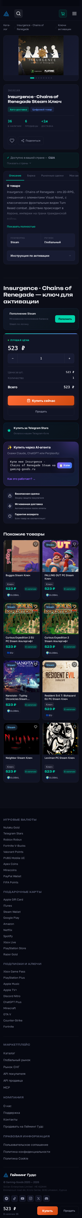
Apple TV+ (10, 990)
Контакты (10, 1119)
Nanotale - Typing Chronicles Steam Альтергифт (16, 699)
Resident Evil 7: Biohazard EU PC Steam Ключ (60, 697)
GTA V (7, 1014)
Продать (41, 411)
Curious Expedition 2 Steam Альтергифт (57, 639)
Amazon (8, 923)
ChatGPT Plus (12, 1002)
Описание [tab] (15, 175)
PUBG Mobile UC (14, 858)
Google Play (11, 917)
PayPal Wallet (12, 876)
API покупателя (14, 1073)
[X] (38, 1198)
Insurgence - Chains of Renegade (30, 27)
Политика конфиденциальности (26, 1151)
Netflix (7, 930)
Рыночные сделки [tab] (52, 175)
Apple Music (11, 983)
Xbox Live (9, 942)
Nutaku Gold (11, 827)
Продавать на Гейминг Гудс (23, 1126)
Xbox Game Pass (14, 971)
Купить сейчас (43, 400)
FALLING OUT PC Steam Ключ (59, 577)
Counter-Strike (12, 1020)
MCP (6, 1087)
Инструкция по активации (30, 255)
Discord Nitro (11, 996)
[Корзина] (63, 14)
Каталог (6, 27)
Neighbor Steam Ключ (19, 757)
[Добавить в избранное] (12, 140)
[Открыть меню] (74, 13)
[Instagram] (30, 1198)
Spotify (8, 936)
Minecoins (10, 870)
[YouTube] (22, 1198)
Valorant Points (13, 851)
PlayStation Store (14, 948)
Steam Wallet (12, 911)
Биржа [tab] (31, 175)
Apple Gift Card (13, 899)
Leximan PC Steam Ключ (60, 757)
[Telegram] (6, 1198)
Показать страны (17, 163)
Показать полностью (21, 226)
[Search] (18, 13)
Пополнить (65, 318)
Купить (47, 1210)
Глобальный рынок (16, 1060)
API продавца (13, 1080)
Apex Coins (10, 864)
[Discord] (46, 1198)
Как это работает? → (21, 478)
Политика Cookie (15, 1158)
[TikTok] (14, 1198)
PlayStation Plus (14, 977)
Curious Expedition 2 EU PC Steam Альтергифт (20, 639)
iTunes (7, 905)
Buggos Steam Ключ (18, 575)
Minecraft (9, 1008)
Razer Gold (10, 954)
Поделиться (33, 140)
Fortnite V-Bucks (14, 845)
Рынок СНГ (11, 1067)
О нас (7, 1106)
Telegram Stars (13, 833)
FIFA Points (10, 882)
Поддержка (11, 1112)
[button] (41, 465)
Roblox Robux (12, 839)
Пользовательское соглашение (25, 1144)
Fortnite (8, 1026)
